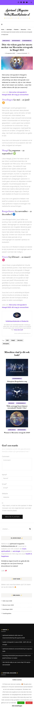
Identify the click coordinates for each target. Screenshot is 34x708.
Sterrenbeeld (26, 40)
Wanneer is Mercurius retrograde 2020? (17, 433)
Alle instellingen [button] (17, 706)
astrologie (16, 551)
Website (5, 493)
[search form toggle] (31, 2)
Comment (5, 456)
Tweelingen (7, 99)
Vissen (5, 256)
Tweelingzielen (6, 613)
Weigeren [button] (29, 702)
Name (4, 475)
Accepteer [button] (20, 702)
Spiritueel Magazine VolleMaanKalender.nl (17, 12)
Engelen (11, 403)
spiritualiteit (5, 551)
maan (24, 549)
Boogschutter (8, 211)
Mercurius (6, 40)
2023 (7, 340)
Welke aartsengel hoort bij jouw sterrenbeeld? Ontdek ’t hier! (17, 407)
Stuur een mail (18, 329)
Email (4, 484)
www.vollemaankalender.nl (22, 333)
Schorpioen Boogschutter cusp (17, 381)
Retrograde (16, 40)
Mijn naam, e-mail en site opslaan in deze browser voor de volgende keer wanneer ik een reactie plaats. (17, 508)
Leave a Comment (22, 53)
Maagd (5, 150)
